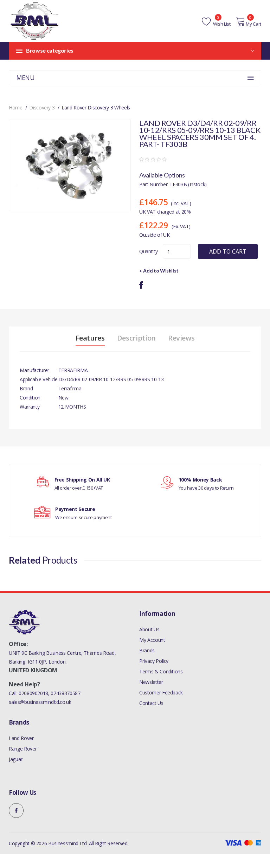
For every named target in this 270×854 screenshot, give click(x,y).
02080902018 (33, 693)
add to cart (227, 251)
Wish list (221, 24)
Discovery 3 (41, 107)
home (15, 107)
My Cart (253, 24)
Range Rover (23, 748)
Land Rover (21, 738)
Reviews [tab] (181, 338)
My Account (152, 640)
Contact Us (151, 703)
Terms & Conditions (161, 671)
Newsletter (151, 682)
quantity (148, 251)
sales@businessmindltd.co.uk (40, 702)
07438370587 (65, 693)
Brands (147, 650)
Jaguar (15, 759)
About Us (149, 629)
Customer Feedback (161, 692)
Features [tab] (90, 338)
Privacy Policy (153, 661)
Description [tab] (136, 338)
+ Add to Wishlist (159, 271)
